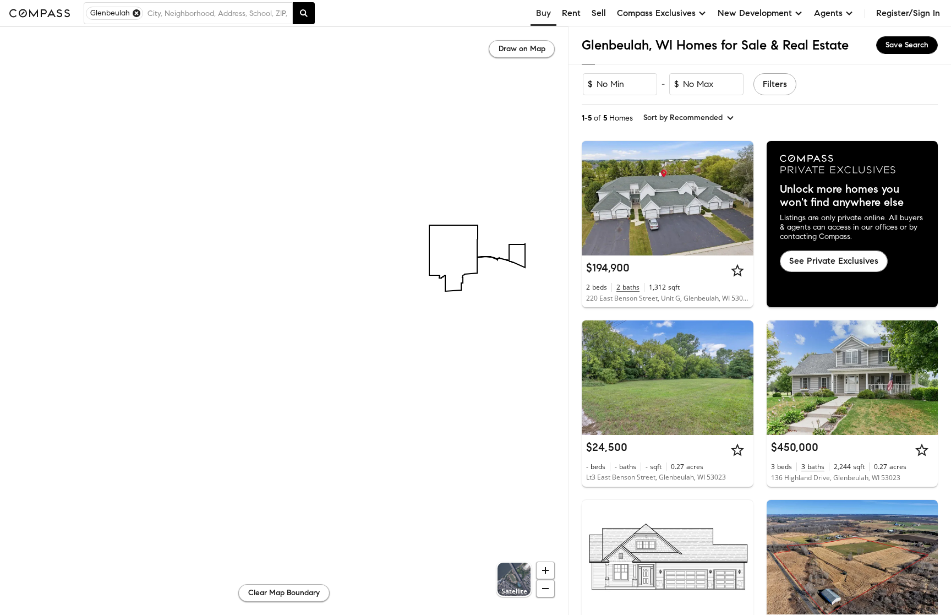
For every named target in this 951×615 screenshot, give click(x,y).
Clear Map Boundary (284, 592)
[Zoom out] (545, 588)
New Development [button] (755, 13)
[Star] (737, 270)
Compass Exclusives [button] (656, 13)
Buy (543, 13)
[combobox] (217, 13)
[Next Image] (740, 198)
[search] (304, 13)
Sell (599, 13)
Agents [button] (828, 13)
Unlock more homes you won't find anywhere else (842, 196)
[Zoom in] (545, 570)
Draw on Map (522, 48)
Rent (571, 13)
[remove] (136, 13)
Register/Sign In (908, 13)
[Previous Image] (595, 198)
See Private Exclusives (833, 260)
